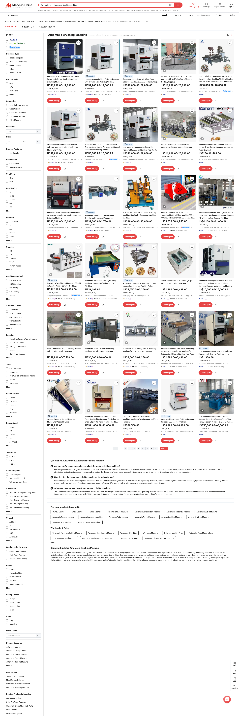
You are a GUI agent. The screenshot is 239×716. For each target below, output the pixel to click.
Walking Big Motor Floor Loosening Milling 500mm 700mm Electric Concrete (178, 215)
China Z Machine (59, 512)
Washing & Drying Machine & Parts (19, 706)
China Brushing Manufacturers (62, 10)
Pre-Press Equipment (14, 713)
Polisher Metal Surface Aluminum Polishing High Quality (139, 215)
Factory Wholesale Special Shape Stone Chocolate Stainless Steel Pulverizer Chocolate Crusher (216, 79)
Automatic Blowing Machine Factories (159, 538)
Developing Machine (14, 698)
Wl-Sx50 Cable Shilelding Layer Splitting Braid (177, 281)
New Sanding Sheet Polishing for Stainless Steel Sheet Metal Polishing (139, 148)
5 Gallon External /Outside (99, 349)
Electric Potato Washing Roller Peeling (64, 349)
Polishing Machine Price (173, 533)
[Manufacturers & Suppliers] (18, 5)
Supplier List (28, 26)
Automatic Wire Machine (62, 522)
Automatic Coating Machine (63, 517)
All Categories (13, 15)
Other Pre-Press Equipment (16, 702)
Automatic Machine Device (118, 512)
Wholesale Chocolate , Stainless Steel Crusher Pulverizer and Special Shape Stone (102, 147)
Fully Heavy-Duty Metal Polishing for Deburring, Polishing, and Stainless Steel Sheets (215, 352)
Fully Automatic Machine (116, 10)
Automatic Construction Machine (147, 512)
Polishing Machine (80, 10)
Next (163, 448)
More (53, 543)
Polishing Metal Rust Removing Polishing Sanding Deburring (63, 79)
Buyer (177, 15)
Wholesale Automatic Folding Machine (67, 533)
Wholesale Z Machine (128, 533)
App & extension (203, 15)
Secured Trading (47, 26)
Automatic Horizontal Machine (178, 512)
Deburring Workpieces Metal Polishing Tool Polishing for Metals (63, 147)
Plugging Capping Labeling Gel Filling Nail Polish (176, 145)
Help (189, 15)
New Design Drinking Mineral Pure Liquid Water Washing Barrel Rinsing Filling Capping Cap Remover (216, 215)
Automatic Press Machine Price (201, 533)
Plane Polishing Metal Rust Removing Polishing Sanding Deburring (64, 215)
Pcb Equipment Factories (128, 538)
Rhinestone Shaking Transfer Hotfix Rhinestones (100, 283)
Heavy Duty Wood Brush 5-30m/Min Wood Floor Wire (64, 284)
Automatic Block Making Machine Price (97, 538)
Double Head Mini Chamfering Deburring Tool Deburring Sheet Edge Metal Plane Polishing (140, 80)
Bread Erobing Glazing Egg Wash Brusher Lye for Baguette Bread (216, 147)
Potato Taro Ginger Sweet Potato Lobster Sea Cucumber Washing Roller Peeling (140, 284)
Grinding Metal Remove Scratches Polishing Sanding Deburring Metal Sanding (215, 283)
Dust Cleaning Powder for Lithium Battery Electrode (139, 349)
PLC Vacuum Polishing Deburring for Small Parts (177, 420)
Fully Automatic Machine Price (64, 538)
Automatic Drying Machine (145, 517)
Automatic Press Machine (97, 10)
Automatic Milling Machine (171, 517)
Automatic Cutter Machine (207, 512)
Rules (232, 15)
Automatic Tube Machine (118, 517)
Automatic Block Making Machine (138, 10)
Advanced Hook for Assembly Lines (61, 420)
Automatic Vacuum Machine (91, 517)
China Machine (77, 512)
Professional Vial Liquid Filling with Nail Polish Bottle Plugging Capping (176, 79)
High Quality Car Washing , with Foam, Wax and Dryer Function (140, 419)
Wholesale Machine (150, 533)
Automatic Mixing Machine (198, 517)
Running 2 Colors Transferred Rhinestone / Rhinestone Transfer (99, 216)
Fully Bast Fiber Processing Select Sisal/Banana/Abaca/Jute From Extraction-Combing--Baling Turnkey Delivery (215, 419)
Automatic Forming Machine (161, 10)
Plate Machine (11, 710)
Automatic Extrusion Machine (89, 522)
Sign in (231, 6)
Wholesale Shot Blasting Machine (101, 533)
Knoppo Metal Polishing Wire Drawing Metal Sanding (102, 80)
